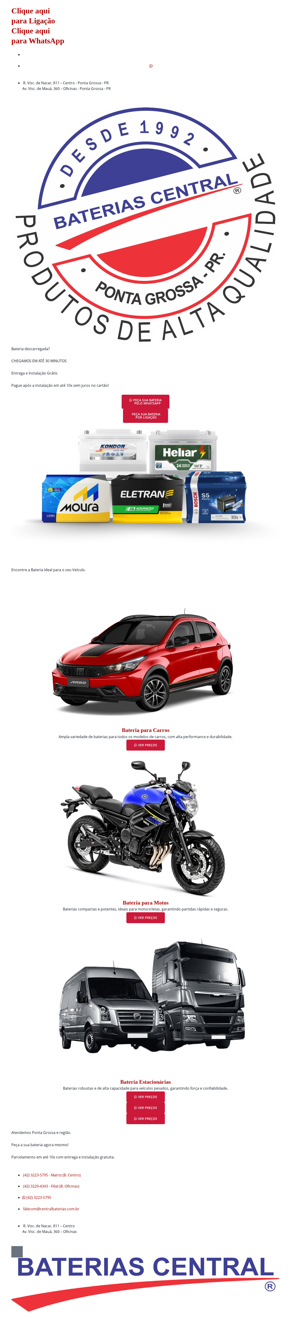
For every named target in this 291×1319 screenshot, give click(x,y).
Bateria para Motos (145, 903)
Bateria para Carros (145, 730)
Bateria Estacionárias (145, 1082)
